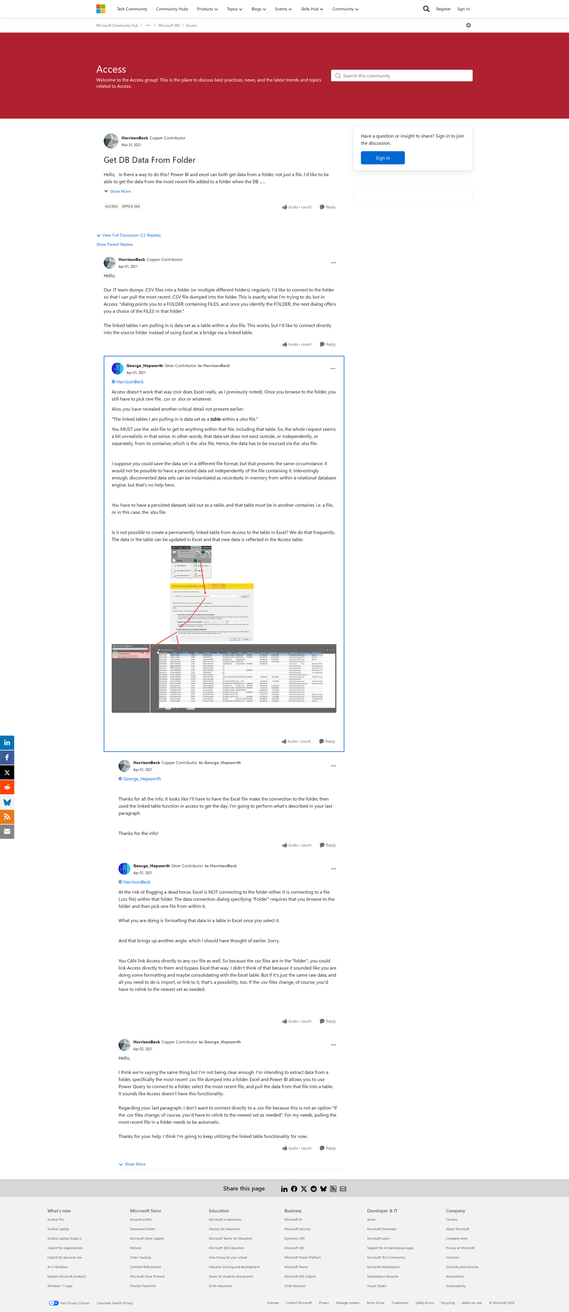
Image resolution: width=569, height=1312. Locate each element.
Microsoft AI (293, 1219)
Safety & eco (424, 1302)
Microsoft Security (297, 1229)
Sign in (383, 157)
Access (191, 25)
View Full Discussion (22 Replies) (132, 235)
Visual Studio (376, 1286)
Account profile (141, 1219)
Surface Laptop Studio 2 (64, 1238)
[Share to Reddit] (314, 1188)
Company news (457, 1238)
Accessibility (455, 1276)
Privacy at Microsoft (460, 1248)
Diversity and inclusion (462, 1267)
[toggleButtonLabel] (468, 25)
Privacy (324, 1302)
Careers (451, 1219)
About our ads (472, 1302)
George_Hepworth (145, 365)
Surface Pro (55, 1219)
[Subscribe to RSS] (333, 1188)
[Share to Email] (343, 1188)
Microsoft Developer (382, 1229)
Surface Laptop (58, 1229)
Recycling (448, 1302)
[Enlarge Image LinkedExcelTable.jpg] (224, 629)
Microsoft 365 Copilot (300, 1276)
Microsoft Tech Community (386, 1257)
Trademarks (399, 1302)
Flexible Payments (143, 1286)
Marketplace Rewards (383, 1276)
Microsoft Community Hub (117, 25)
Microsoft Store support (147, 1238)
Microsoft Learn (378, 1238)
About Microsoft (457, 1229)
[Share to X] (304, 1188)
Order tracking (140, 1257)
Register (443, 9)
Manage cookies (347, 1302)
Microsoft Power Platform (302, 1257)
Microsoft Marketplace (383, 1267)
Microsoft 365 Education (226, 1248)
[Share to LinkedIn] (284, 1188)
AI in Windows (57, 1267)
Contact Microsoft (299, 1302)
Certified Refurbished (145, 1267)
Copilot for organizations (65, 1248)
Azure (371, 1219)
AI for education (220, 1286)
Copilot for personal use (64, 1257)
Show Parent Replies (114, 244)
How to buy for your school (228, 1257)
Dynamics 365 (294, 1238)
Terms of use (375, 1302)
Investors (452, 1257)
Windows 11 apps (60, 1286)
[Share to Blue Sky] (323, 1188)
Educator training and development (234, 1267)
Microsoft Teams (296, 1267)
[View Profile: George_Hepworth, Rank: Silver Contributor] (118, 368)
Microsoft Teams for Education (230, 1238)
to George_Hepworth (220, 762)
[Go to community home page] (100, 8)
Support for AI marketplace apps (390, 1248)
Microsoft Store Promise (147, 1276)
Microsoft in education (225, 1219)
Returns (135, 1248)
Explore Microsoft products (66, 1276)
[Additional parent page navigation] (148, 25)
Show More (120, 191)
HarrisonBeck (135, 138)
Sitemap (273, 1302)
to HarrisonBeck (214, 365)
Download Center (142, 1229)
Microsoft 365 (169, 25)
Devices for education (224, 1229)
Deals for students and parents (231, 1276)
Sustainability (456, 1286)
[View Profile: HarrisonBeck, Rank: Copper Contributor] (111, 140)
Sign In (463, 9)
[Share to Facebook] (294, 1188)
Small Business (295, 1286)
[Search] (426, 8)
